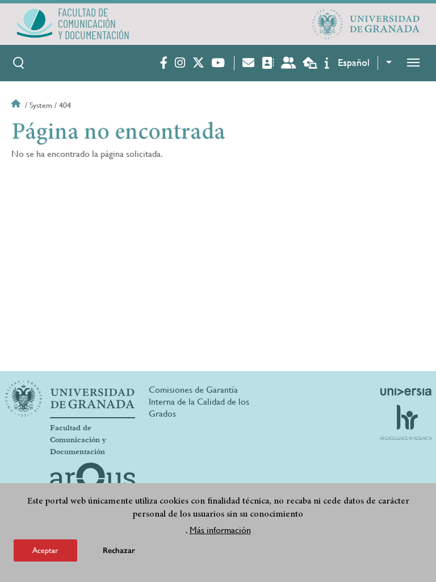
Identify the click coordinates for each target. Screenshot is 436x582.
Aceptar (45, 550)
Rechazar (119, 550)
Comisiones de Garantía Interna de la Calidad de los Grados (199, 401)
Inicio (17, 105)
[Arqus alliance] (92, 481)
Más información (220, 530)
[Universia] (405, 391)
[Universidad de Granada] (366, 24)
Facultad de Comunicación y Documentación (78, 439)
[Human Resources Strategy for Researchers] (405, 422)
